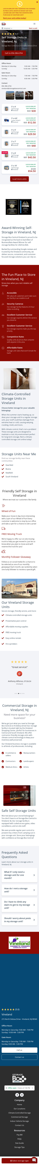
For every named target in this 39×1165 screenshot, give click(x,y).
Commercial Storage (19, 1117)
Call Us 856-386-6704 (14, 53)
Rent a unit (33, 28)
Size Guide (19, 1143)
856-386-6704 (6, 86)
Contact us (19, 1057)
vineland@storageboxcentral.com (14, 88)
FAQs (19, 1139)
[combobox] (19, 1087)
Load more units (19, 179)
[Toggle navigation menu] (35, 23)
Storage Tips (19, 1147)
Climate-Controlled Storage (19, 1113)
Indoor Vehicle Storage (19, 1121)
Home (19, 1104)
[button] (10, 95)
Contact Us (19, 1125)
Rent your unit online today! (14, 18)
